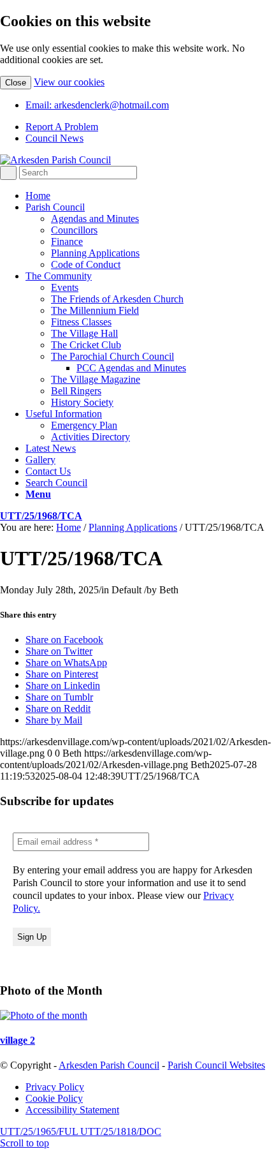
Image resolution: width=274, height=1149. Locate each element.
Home (68, 527)
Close (15, 82)
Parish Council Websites (216, 1065)
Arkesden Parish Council (109, 1065)
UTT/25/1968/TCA (41, 515)
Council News (54, 138)
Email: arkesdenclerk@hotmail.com (97, 105)
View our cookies (69, 82)
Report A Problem (61, 126)
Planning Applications (133, 527)
